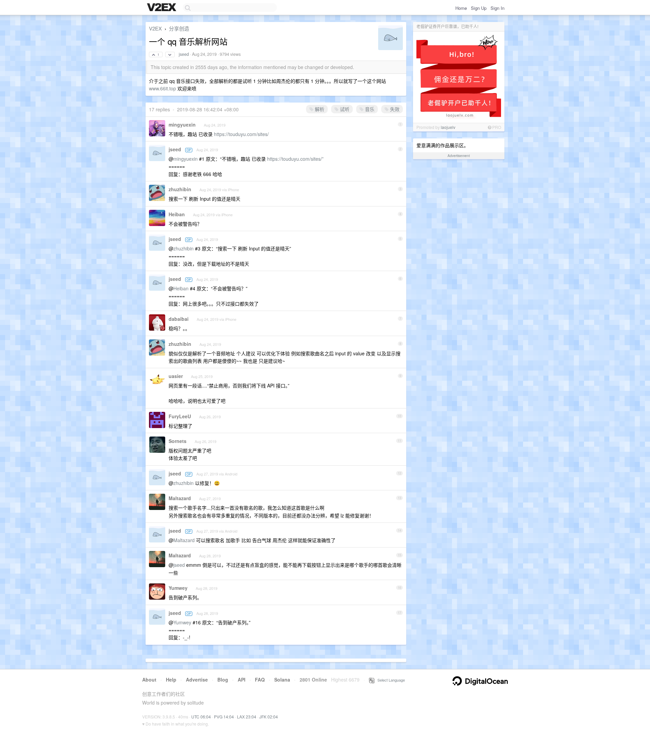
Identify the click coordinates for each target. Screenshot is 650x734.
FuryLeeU (180, 416)
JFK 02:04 (268, 716)
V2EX (155, 28)
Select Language (389, 680)
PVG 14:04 (224, 716)
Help (171, 679)
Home (461, 8)
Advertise (197, 679)
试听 (344, 109)
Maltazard (180, 498)
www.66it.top (162, 88)
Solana (282, 679)
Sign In (497, 8)
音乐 (369, 109)
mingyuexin (182, 124)
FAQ (260, 679)
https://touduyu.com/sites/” (295, 158)
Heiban (177, 214)
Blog (222, 679)
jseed (184, 54)
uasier (176, 376)
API (241, 679)
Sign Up (478, 8)
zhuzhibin (180, 189)
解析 (318, 109)
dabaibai (179, 318)
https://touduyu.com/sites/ (241, 134)
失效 (394, 109)
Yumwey (178, 587)
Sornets (178, 441)
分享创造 (179, 28)
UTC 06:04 (201, 716)
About (149, 679)
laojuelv (448, 127)
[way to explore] (162, 8)
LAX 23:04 (246, 716)
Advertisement (459, 155)
